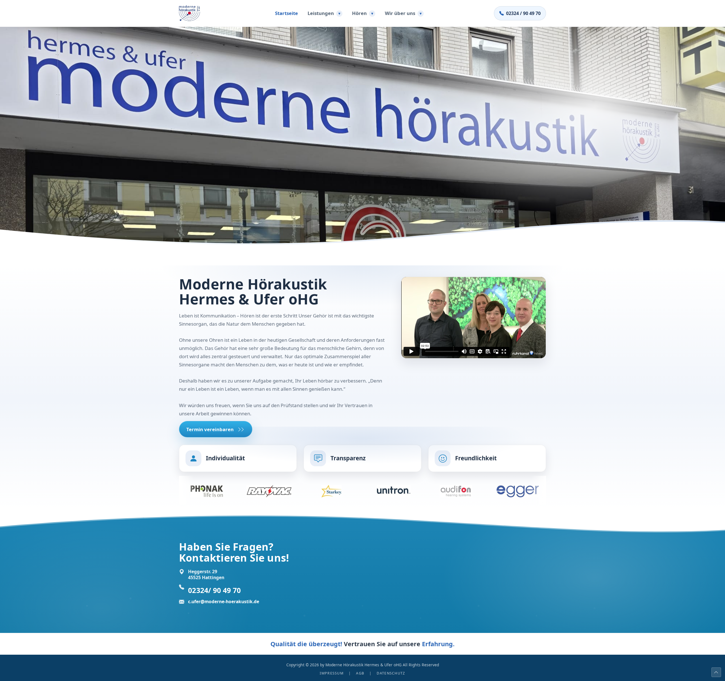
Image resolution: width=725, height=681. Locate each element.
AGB (360, 673)
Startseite (286, 13)
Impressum (332, 673)
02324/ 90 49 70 (214, 590)
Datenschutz (391, 673)
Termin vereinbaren (210, 429)
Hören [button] (362, 13)
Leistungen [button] (324, 13)
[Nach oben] (716, 672)
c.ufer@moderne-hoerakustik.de (223, 601)
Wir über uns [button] (403, 13)
